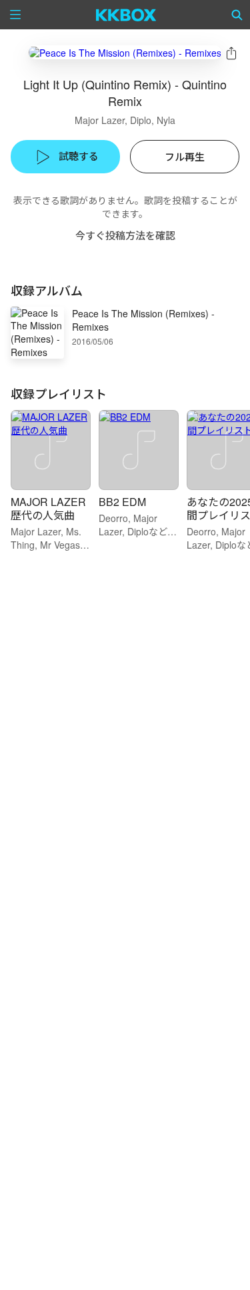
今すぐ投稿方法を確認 (125, 235)
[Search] (237, 15)
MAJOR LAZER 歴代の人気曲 (48, 508)
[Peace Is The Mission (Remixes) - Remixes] (125, 52)
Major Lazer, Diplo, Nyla (125, 120)
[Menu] (15, 15)
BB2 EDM (122, 501)
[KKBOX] (126, 14)
